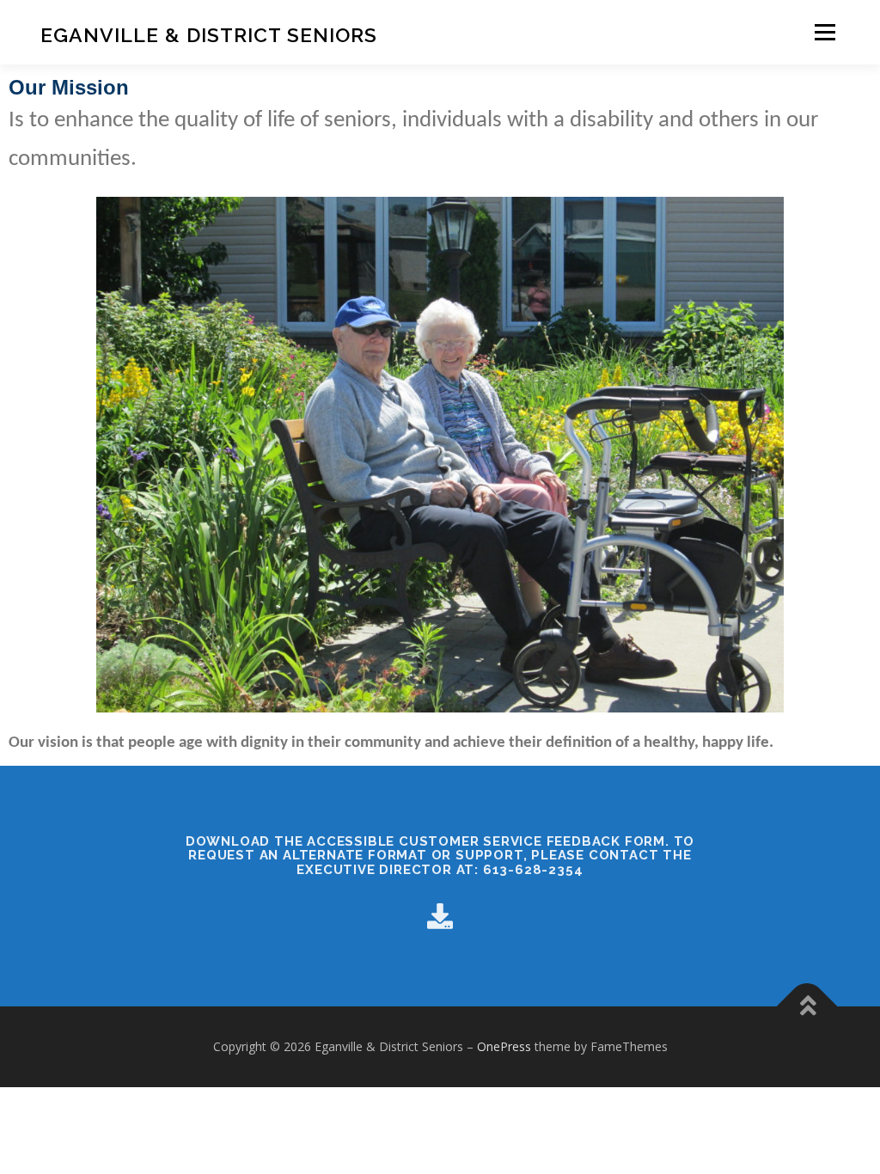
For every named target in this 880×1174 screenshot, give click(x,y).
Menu (825, 32)
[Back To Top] (807, 1006)
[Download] (440, 915)
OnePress (504, 1046)
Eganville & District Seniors (208, 34)
